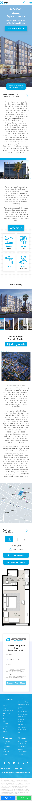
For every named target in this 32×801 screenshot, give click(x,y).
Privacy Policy (19, 671)
